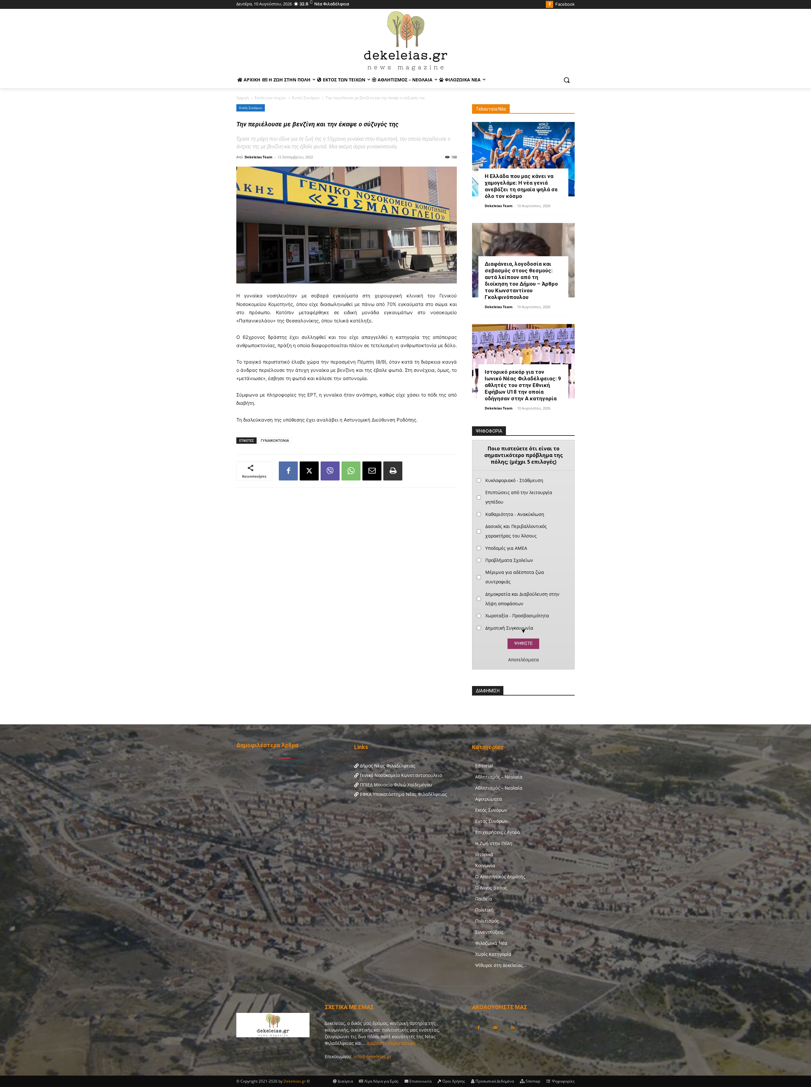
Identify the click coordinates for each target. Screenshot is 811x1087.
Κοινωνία (485, 865)
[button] (567, 80)
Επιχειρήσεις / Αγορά (497, 832)
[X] (309, 470)
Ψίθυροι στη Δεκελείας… (501, 965)
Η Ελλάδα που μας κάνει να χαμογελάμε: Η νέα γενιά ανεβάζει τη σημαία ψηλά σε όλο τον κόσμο (521, 186)
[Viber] (330, 470)
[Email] (371, 470)
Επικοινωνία (419, 1081)
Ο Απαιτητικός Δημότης (500, 877)
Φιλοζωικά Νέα (491, 943)
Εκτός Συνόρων (491, 810)
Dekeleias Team (258, 157)
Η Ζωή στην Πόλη (493, 843)
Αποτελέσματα (523, 660)
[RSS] (512, 1027)
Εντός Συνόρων (306, 97)
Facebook (565, 4)
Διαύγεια (345, 1081)
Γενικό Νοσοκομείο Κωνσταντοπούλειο (400, 775)
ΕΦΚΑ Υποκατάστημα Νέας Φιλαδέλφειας (403, 794)
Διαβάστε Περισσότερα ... (393, 1043)
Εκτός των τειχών (270, 97)
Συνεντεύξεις (489, 932)
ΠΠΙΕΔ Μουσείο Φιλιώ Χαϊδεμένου (395, 785)
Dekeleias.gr (295, 1081)
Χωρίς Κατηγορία (493, 954)
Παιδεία (483, 899)
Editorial (484, 766)
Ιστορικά (484, 854)
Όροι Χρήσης (453, 1081)
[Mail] (495, 1027)
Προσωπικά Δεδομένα (494, 1081)
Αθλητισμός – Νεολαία (498, 777)
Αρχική (242, 97)
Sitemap (532, 1081)
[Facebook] (549, 4)
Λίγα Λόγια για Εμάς (381, 1081)
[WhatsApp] (351, 470)
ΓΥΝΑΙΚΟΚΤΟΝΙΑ (275, 440)
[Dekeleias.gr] (405, 40)
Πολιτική (484, 910)
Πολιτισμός (487, 921)
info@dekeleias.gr (373, 1056)
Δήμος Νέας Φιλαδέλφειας (387, 766)
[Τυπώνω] (392, 470)
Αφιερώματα (488, 799)
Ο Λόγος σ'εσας (491, 888)
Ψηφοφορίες (563, 1081)
